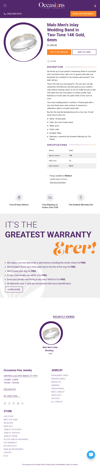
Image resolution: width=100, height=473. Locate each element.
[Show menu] (5, 5)
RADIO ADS (8, 426)
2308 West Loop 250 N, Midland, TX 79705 (20, 376)
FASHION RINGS (57, 388)
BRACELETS (56, 382)
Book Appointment (83, 13)
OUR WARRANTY (10, 443)
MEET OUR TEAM (10, 420)
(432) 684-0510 (10, 389)
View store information (58, 182)
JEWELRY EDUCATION (12, 429)
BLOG (6, 456)
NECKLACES (56, 395)
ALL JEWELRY (57, 402)
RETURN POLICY (10, 446)
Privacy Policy (50, 464)
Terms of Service (72, 464)
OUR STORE (8, 416)
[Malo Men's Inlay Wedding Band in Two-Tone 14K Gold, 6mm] (51, 333)
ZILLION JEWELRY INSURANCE (16, 439)
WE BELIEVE (8, 423)
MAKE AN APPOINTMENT (14, 449)
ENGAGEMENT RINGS (59, 375)
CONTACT (8, 452)
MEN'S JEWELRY (58, 392)
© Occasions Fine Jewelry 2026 (33, 464)
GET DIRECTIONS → (12, 396)
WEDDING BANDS (58, 379)
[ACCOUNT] (94, 5)
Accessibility (60, 464)
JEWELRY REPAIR (10, 436)
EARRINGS (55, 385)
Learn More (13, 289)
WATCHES (55, 398)
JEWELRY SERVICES (12, 433)
